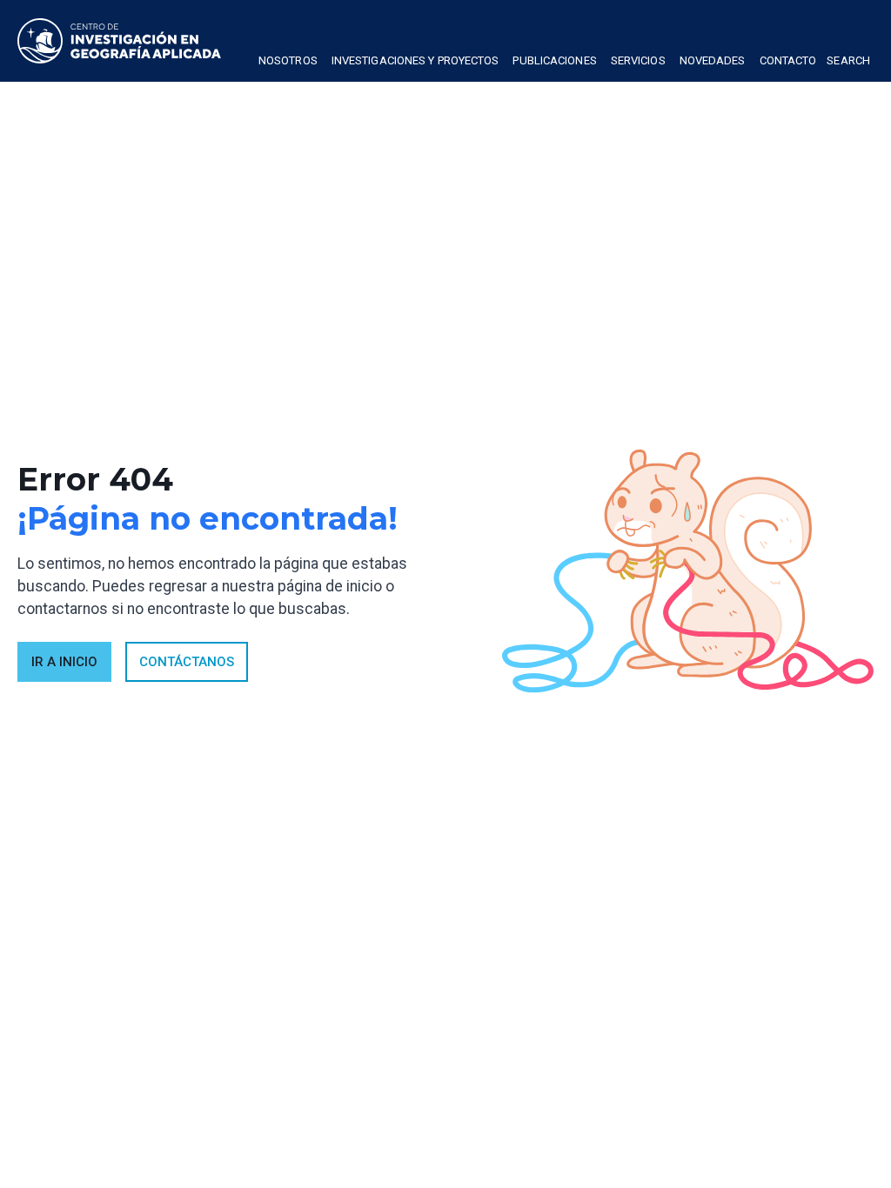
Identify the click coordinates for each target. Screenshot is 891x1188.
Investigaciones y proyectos (415, 60)
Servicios (638, 60)
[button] (288, 62)
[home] (119, 40)
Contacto (788, 60)
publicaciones (554, 60)
